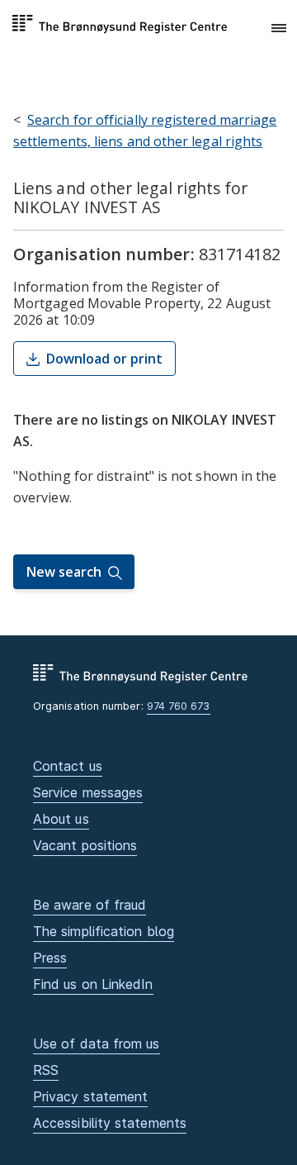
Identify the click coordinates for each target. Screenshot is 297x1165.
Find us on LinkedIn (93, 984)
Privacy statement (90, 1096)
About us (61, 819)
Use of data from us (96, 1043)
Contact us (67, 766)
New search (63, 572)
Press (50, 957)
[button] (279, 28)
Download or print (104, 359)
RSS (46, 1070)
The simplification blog (103, 931)
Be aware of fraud (89, 904)
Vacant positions (85, 845)
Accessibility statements (109, 1123)
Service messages (88, 792)
